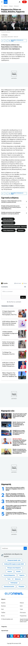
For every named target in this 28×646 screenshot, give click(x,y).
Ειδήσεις (6, 6)
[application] (14, 23)
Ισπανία (10, 571)
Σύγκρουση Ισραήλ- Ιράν (14, 560)
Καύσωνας (18, 579)
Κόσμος (11, 6)
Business (3, 606)
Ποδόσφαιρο (14, 582)
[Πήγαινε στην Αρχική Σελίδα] (5, 2)
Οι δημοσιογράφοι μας (7, 619)
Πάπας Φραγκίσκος (8, 230)
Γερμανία (21, 575)
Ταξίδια (3, 612)
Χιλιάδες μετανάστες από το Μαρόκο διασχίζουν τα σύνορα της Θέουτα (10, 213)
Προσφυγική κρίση (8, 222)
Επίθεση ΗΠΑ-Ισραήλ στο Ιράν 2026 (14, 564)
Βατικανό (16, 6)
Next (2, 609)
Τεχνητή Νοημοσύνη (9, 575)
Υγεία (8, 579)
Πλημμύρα (21, 586)
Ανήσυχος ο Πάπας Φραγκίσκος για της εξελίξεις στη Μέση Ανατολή (11, 201)
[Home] (1, 6)
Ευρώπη (3, 602)
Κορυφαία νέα (7, 411)
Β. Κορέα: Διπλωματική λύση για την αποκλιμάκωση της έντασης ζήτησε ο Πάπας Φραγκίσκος (11, 207)
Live (24, 1)
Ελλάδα (18, 571)
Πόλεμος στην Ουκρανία (14, 567)
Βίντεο (3, 615)
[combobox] (14, 548)
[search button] (25, 548)
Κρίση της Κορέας (8, 219)
